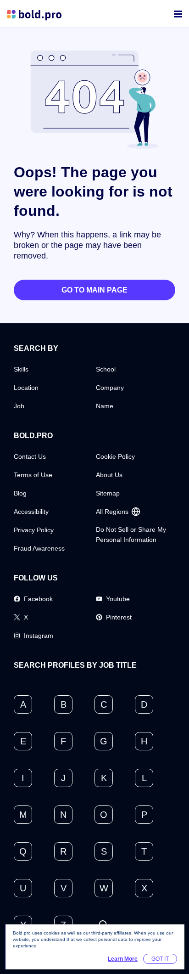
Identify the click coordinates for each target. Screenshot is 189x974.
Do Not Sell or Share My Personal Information (131, 534)
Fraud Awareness (39, 548)
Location (26, 387)
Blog (20, 493)
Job (19, 406)
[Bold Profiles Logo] (34, 14)
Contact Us (30, 456)
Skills (21, 369)
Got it (160, 959)
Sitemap (108, 493)
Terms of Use (33, 475)
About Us (109, 475)
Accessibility (31, 511)
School (106, 369)
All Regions (112, 511)
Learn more (123, 959)
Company (110, 387)
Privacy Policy (34, 530)
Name (104, 406)
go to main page (94, 290)
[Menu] (178, 14)
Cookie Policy (115, 456)
